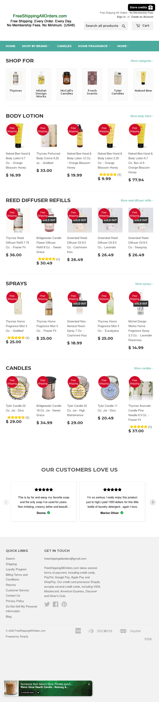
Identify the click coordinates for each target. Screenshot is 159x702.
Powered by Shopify (17, 636)
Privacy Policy (15, 601)
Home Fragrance (93, 46)
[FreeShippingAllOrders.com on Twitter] (47, 605)
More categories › (142, 61)
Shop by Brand (35, 46)
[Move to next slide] (152, 503)
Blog (8, 616)
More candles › (143, 368)
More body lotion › (141, 116)
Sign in (121, 16)
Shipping (11, 564)
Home (10, 46)
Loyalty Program (16, 569)
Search (10, 558)
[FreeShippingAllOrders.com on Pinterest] (64, 605)
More (122, 46)
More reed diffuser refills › (137, 200)
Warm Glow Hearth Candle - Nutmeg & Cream (45, 687)
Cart (145, 25)
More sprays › (144, 284)
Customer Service (17, 590)
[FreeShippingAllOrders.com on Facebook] (56, 605)
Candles (64, 46)
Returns (11, 585)
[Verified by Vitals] (38, 692)
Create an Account (142, 16)
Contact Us (13, 595)
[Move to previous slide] (6, 503)
